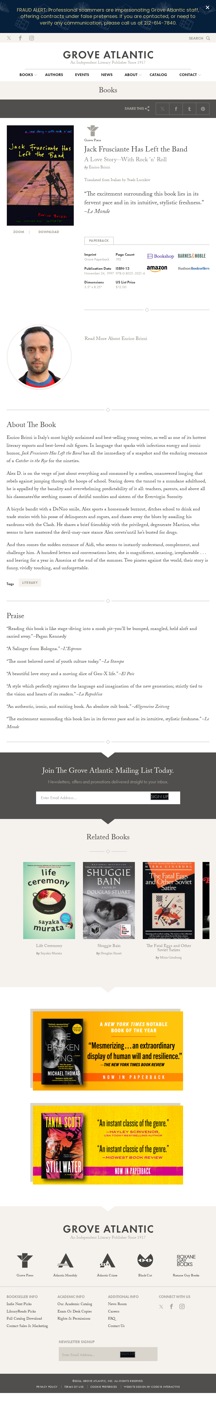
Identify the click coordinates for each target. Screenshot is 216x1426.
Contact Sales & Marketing (27, 1326)
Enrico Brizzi (99, 167)
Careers (113, 1312)
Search (196, 38)
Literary (30, 582)
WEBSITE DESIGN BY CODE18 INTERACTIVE (152, 1387)
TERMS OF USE (74, 1387)
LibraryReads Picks (21, 1312)
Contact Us (116, 1326)
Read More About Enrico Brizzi (116, 339)
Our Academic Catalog (74, 1304)
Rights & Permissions (73, 1319)
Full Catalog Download (24, 1319)
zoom (18, 232)
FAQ (111, 1319)
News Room (117, 1304)
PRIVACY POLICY (46, 1387)
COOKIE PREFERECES (103, 1387)
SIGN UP (159, 796)
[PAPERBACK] (99, 240)
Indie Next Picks (19, 1304)
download (48, 232)
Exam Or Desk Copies (74, 1312)
